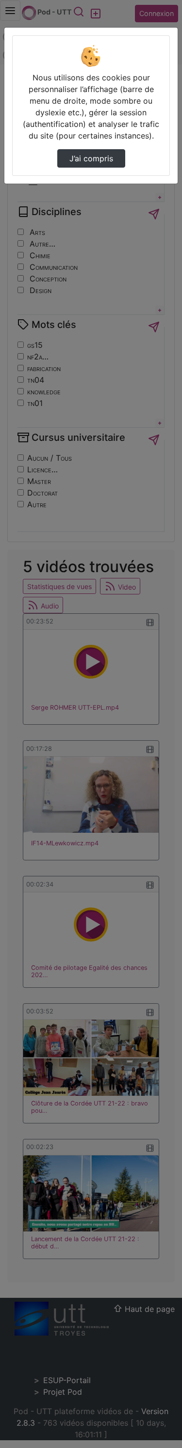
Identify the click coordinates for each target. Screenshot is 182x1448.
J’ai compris (91, 158)
